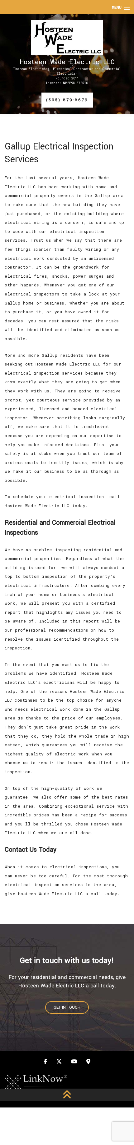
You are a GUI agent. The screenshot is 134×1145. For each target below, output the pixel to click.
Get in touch (67, 1007)
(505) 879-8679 (67, 100)
